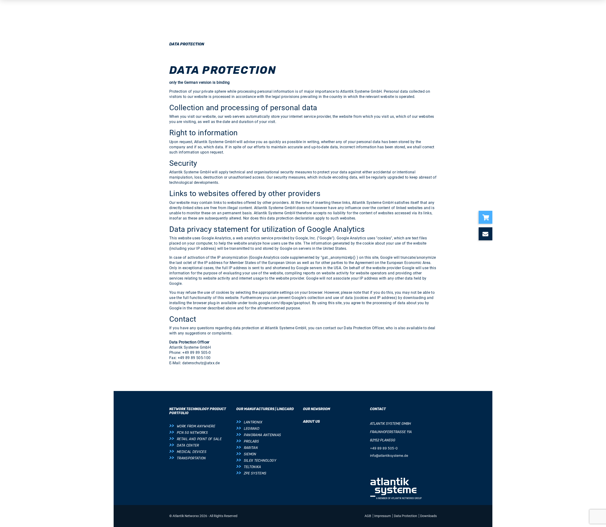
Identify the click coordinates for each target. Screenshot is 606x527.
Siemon (250, 454)
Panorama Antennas (262, 435)
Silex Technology (260, 461)
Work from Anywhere (196, 426)
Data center (188, 446)
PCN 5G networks (192, 433)
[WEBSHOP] (487, 217)
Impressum (383, 516)
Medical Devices (191, 452)
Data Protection (406, 516)
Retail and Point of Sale (199, 439)
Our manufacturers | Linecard (265, 409)
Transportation (191, 458)
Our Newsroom (316, 409)
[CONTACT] (487, 233)
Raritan (251, 448)
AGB (368, 516)
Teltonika (252, 467)
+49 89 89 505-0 (384, 448)
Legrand (251, 429)
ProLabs (251, 441)
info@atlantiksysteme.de (389, 455)
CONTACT (378, 409)
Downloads (428, 516)
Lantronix (253, 422)
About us (311, 422)
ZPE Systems (255, 473)
